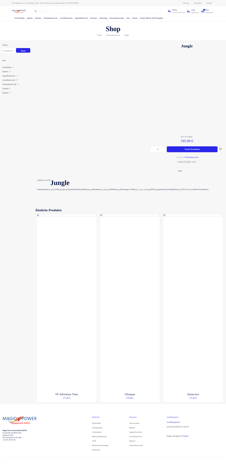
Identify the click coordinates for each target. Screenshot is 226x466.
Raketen (132, 441)
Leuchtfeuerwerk (135, 436)
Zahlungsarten (97, 428)
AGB (94, 441)
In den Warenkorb (192, 149)
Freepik (185, 436)
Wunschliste (96, 423)
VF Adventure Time (66, 394)
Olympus (130, 394)
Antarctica (193, 394)
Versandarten (97, 432)
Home (99, 35)
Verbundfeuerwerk (113, 35)
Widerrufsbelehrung (99, 436)
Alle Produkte (134, 423)
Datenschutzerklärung (100, 445)
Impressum (96, 450)
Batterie (132, 428)
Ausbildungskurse (173, 422)
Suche (5, 45)
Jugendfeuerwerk (135, 432)
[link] (20, 420)
